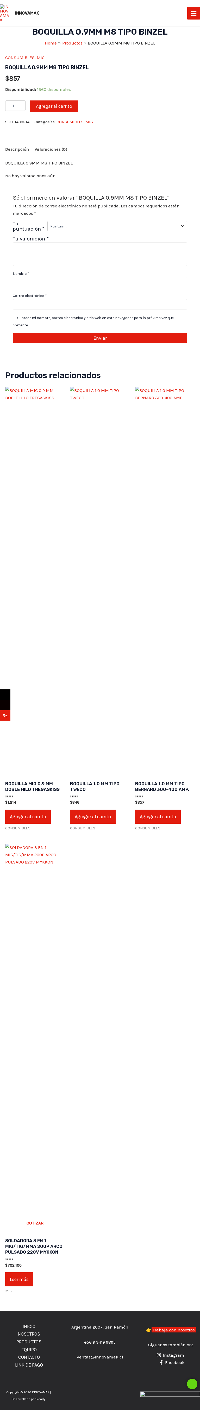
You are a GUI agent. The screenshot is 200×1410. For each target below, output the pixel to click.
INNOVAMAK (27, 13)
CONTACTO (29, 1357)
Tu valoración (31, 239)
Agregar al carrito (54, 106)
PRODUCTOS (28, 1342)
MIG (41, 57)
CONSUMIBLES (20, 57)
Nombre (21, 273)
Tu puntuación (29, 226)
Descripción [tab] (17, 149)
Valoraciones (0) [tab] (51, 149)
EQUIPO (29, 1349)
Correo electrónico (30, 296)
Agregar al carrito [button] (28, 817)
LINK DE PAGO (29, 1365)
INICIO (29, 1326)
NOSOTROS (29, 1334)
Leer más (19, 1279)
